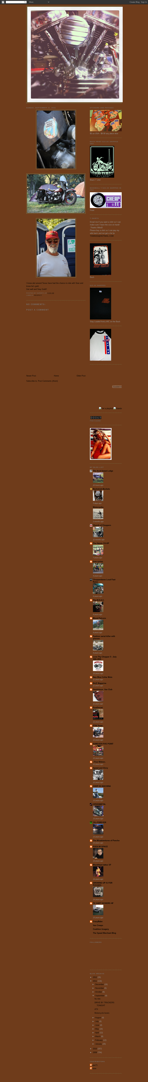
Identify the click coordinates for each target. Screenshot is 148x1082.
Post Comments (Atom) (48, 381)
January (98, 1044)
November (99, 988)
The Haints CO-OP (101, 543)
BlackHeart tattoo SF (102, 865)
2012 (95, 977)
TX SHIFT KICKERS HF (103, 903)
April (97, 1033)
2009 (95, 1052)
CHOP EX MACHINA (102, 786)
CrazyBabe (97, 921)
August (98, 1018)
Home (56, 376)
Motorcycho (98, 507)
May (97, 1029)
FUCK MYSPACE (100, 847)
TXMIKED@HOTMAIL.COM (102, 236)
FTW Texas (98, 726)
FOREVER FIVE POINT (103, 744)
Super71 (94, 1065)
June (97, 1025)
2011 (95, 981)
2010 (95, 1049)
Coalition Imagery (101, 929)
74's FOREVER (99, 822)
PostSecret (98, 707)
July (97, 1021)
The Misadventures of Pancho (106, 840)
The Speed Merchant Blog (104, 933)
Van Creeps (98, 925)
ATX (96, 1009)
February (99, 1040)
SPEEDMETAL (99, 804)
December (99, 984)
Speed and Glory (100, 768)
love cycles (98, 561)
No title (97, 999)
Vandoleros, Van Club (102, 689)
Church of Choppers (102, 525)
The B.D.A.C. (98, 600)
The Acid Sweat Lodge (103, 471)
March (98, 1036)
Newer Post (31, 376)
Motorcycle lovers (102, 1013)
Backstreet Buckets (101, 489)
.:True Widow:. (99, 762)
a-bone (93, 1068)
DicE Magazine (99, 683)
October (98, 992)
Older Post (81, 376)
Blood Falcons (99, 618)
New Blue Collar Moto (102, 677)
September (100, 996)
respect (38, 295)
